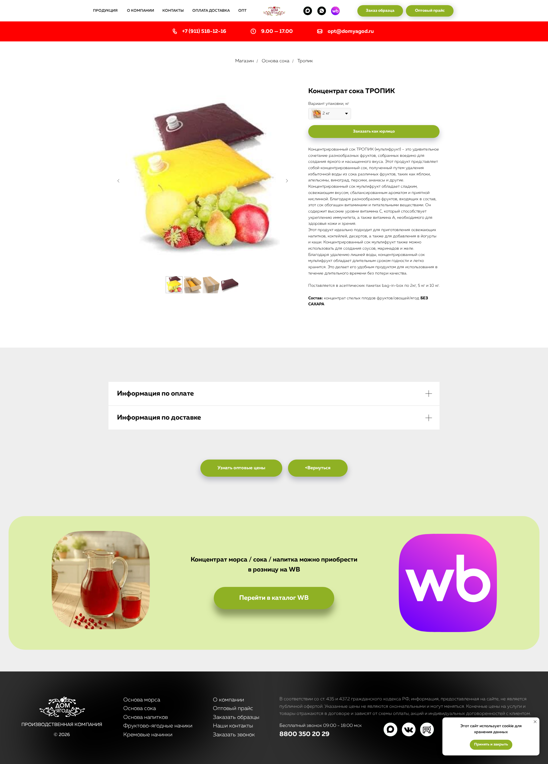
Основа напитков (145, 717)
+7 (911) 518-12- (201, 31)
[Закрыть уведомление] (535, 722)
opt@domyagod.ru (351, 31)
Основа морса (141, 700)
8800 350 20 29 (304, 734)
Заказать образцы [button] (236, 717)
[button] (380, 11)
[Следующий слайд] (287, 181)
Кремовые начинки (147, 734)
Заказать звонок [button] (234, 734)
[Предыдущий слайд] (118, 181)
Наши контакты (233, 726)
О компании (228, 700)
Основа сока (275, 61)
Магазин (244, 61)
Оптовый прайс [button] (233, 708)
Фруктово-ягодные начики (157, 726)
